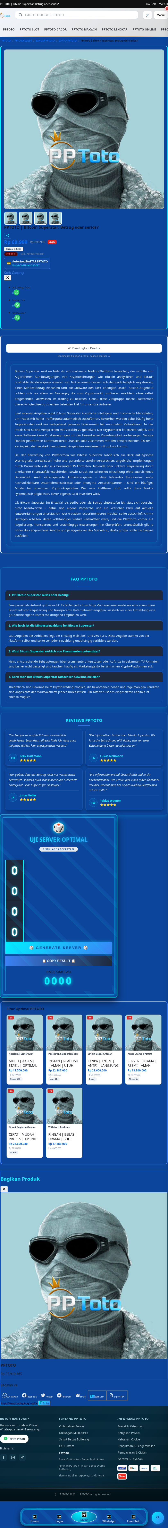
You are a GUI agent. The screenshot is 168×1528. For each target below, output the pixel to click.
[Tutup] (7, 277)
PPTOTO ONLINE (144, 29)
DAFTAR (151, 4)
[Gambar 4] (55, 218)
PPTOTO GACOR (55, 29)
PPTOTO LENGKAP (114, 29)
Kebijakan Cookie (129, 1439)
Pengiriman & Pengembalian (136, 1446)
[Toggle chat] (158, 1518)
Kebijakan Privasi (129, 1433)
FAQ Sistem (66, 1446)
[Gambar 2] (25, 218)
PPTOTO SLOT (29, 29)
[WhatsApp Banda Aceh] (17, 318)
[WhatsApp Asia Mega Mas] (16, 292)
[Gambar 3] (40, 218)
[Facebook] (3, 1457)
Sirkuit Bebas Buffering (74, 1439)
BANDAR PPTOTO (45, 40)
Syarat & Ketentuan (130, 1426)
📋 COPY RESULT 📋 (58, 961)
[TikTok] (22, 1457)
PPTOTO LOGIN (23, 40)
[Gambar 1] (10, 218)
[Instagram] (12, 1457)
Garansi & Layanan (130, 1459)
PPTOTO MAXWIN (84, 29)
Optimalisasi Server (71, 1426)
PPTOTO (9, 29)
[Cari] (20, 15)
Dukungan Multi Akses (73, 1433)
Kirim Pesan (17, 1439)
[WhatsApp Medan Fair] (17, 305)
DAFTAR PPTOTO (68, 40)
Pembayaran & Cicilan (132, 1452)
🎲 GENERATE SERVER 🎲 (58, 948)
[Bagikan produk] (7, 236)
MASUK (163, 4)
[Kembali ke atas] (158, 1507)
